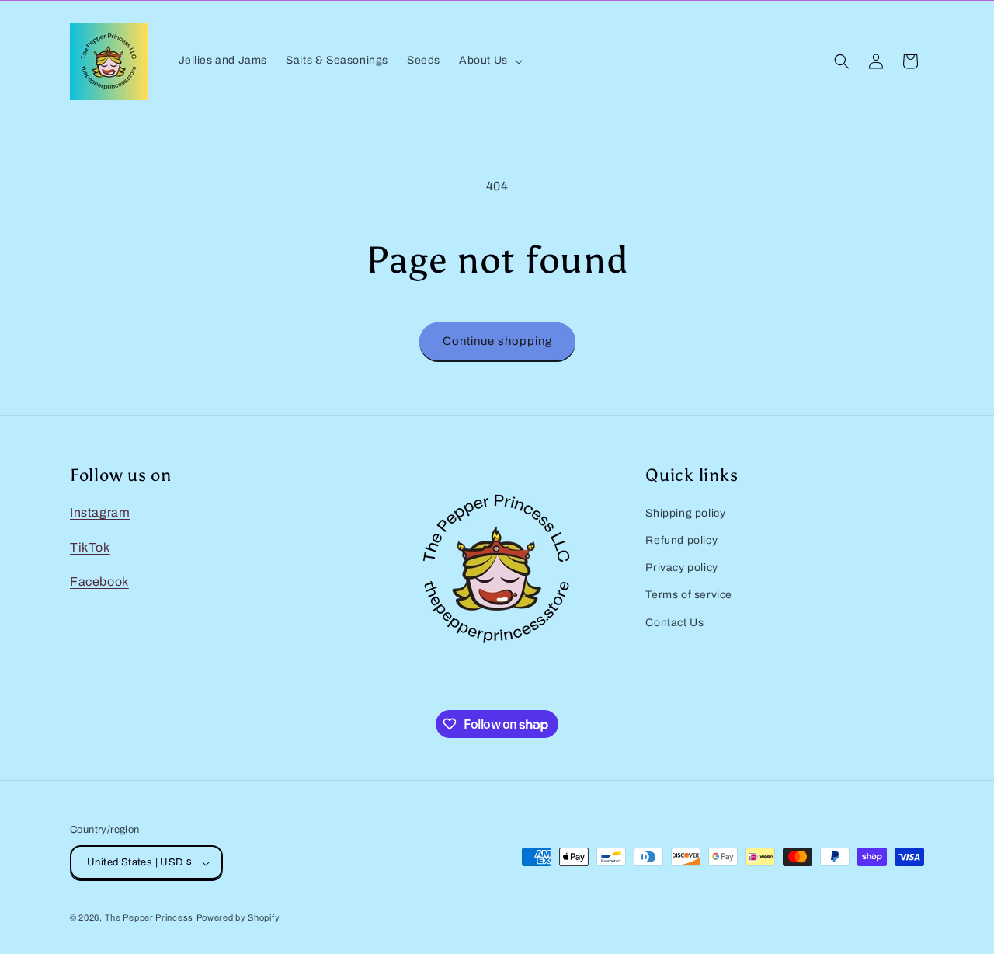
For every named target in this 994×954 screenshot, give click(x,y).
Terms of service (688, 595)
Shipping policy (685, 513)
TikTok (90, 547)
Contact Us (674, 622)
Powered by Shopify (238, 918)
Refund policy (681, 540)
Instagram (100, 512)
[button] (489, 60)
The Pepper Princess (149, 918)
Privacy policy (681, 567)
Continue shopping (497, 341)
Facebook (99, 582)
